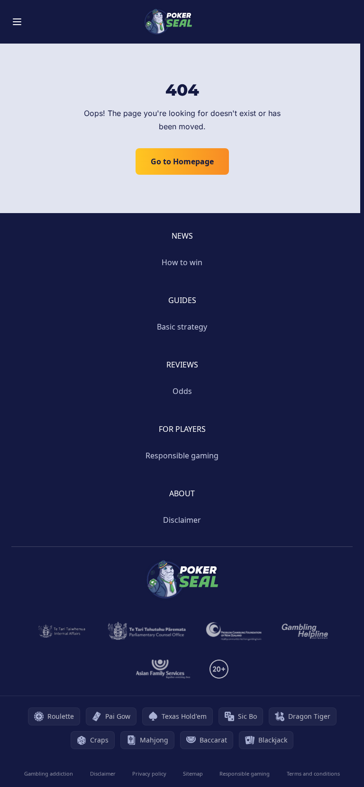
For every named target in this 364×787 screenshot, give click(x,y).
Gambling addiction (48, 773)
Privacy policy (149, 773)
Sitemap (193, 773)
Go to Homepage (182, 161)
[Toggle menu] (17, 21)
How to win (182, 262)
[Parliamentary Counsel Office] (147, 631)
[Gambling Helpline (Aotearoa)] (305, 631)
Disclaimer (182, 520)
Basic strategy (182, 327)
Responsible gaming (182, 455)
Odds (182, 391)
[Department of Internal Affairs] (62, 631)
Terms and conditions (313, 773)
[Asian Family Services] (163, 669)
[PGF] (234, 631)
